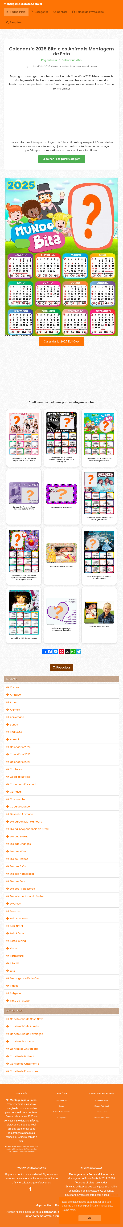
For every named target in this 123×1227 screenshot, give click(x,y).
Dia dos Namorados (21, 874)
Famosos (15, 911)
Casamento (17, 799)
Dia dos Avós (17, 866)
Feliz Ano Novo (18, 918)
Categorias (40, 12)
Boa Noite (15, 732)
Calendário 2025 (72, 60)
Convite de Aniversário (23, 1049)
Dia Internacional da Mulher (27, 896)
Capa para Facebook (23, 784)
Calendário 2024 (20, 747)
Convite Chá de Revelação (26, 1034)
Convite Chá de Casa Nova (26, 1019)
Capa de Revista (19, 777)
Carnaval (15, 792)
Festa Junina (17, 941)
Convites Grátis (101, 1112)
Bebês (13, 724)
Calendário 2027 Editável (61, 341)
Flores (13, 948)
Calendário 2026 (19, 762)
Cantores (15, 769)
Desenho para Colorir (101, 1117)
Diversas (15, 903)
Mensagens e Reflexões (24, 978)
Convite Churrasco (21, 1041)
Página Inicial (17, 12)
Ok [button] (89, 1218)
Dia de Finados (18, 859)
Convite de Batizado (22, 1056)
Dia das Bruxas (18, 836)
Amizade (15, 695)
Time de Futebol (19, 1001)
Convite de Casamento (24, 1064)
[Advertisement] (61, 115)
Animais (14, 710)
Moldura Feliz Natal (101, 1106)
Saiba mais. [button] (69, 1210)
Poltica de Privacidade (89, 12)
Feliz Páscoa (17, 933)
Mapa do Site (43, 1205)
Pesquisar (15, 22)
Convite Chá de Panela (24, 1026)
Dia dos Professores (22, 889)
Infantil (14, 963)
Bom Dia (14, 739)
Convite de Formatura (23, 1071)
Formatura (16, 956)
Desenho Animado (21, 814)
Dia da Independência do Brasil (29, 829)
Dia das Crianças (20, 844)
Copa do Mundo (19, 806)
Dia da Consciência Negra (25, 821)
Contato (62, 12)
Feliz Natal (16, 926)
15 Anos (14, 687)
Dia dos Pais (17, 881)
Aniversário (16, 717)
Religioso (15, 993)
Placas (13, 986)
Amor (13, 702)
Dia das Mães (17, 851)
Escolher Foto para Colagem (61, 159)
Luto (12, 971)
